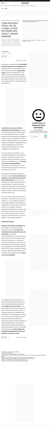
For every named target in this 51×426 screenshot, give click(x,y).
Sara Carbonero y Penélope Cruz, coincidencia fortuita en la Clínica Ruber (19, 355)
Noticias (3, 8)
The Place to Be (32, 5)
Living (18, 5)
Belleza (6, 5)
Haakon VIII (26, 0)
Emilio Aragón (20, 0)
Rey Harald (38, 0)
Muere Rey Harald (9, 0)
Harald (42, 0)
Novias (10, 5)
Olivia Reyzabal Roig (32, 0)
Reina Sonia (15, 0)
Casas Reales (22, 5)
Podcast (27, 5)
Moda (2, 5)
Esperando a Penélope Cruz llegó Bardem (11, 360)
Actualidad (14, 5)
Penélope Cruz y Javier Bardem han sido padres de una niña (15, 358)
